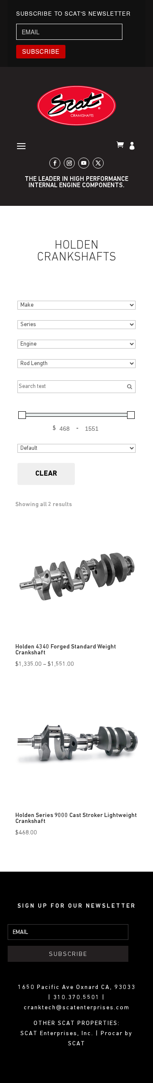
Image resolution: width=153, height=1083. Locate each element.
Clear (46, 473)
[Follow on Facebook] (54, 163)
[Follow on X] (98, 163)
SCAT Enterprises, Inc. (58, 1033)
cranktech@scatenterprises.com (77, 1008)
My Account (133, 146)
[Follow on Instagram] (69, 163)
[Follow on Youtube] (83, 163)
